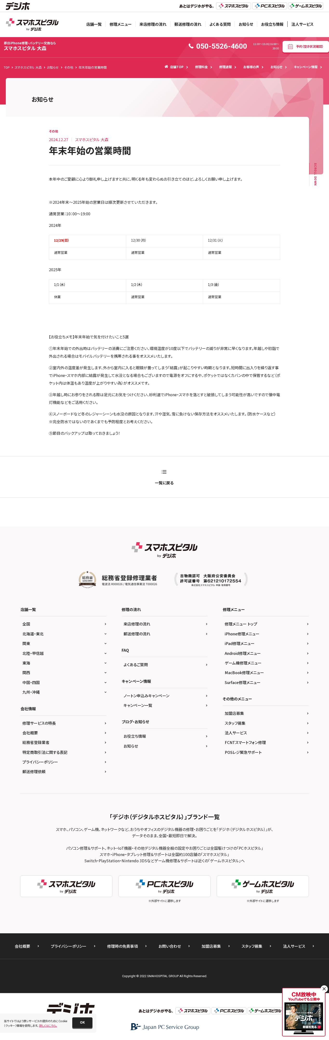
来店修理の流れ (152, 24)
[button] (82, 1022)
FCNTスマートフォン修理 (245, 742)
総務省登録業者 (35, 742)
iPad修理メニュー (240, 643)
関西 (26, 672)
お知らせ (246, 24)
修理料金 (201, 67)
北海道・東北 (33, 633)
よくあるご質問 (136, 664)
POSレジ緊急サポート (243, 752)
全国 (26, 623)
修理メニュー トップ (241, 623)
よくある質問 (220, 24)
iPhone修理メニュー (242, 633)
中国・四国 (31, 682)
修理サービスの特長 (39, 723)
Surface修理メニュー (243, 682)
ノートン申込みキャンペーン (146, 695)
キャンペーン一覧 (138, 705)
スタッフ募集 (235, 723)
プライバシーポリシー (40, 761)
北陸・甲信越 (33, 653)
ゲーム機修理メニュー (243, 662)
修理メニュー (121, 24)
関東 (26, 643)
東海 (26, 662)
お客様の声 (251, 67)
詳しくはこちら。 (48, 1025)
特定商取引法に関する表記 (44, 752)
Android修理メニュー (243, 653)
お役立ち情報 (272, 24)
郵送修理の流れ (187, 24)
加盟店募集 (234, 713)
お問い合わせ (169, 946)
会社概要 (30, 732)
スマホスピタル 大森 (30, 46)
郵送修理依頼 (34, 771)
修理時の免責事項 (122, 946)
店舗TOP (177, 67)
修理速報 (225, 67)
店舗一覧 (94, 24)
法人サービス (302, 24)
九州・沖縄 (31, 692)
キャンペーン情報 (305, 67)
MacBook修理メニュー (244, 672)
